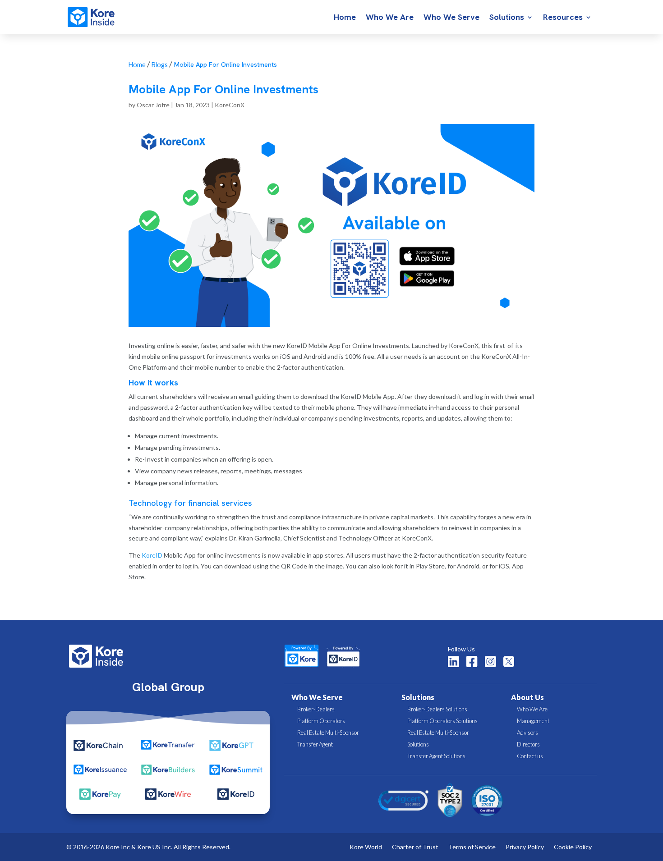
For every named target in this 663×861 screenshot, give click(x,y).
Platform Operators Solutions (442, 720)
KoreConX (229, 105)
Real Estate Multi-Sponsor (328, 732)
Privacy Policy (525, 847)
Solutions (506, 18)
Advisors (527, 732)
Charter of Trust (415, 847)
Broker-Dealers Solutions (437, 709)
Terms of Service (472, 847)
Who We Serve (451, 18)
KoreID (152, 555)
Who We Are (390, 18)
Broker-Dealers (316, 709)
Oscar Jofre (153, 105)
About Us (527, 697)
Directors (528, 744)
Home (345, 18)
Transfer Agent (315, 744)
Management (533, 720)
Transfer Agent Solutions (436, 756)
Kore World (366, 847)
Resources (563, 18)
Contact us (530, 756)
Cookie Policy (573, 847)
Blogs (160, 65)
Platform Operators (321, 720)
